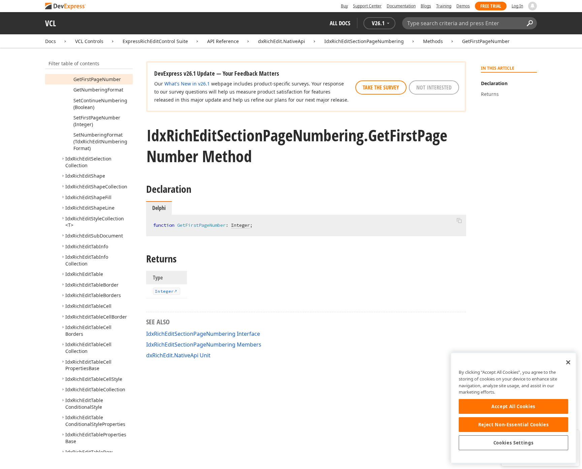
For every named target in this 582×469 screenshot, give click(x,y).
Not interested (434, 87)
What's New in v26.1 (187, 83)
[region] (513, 408)
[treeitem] (97, 79)
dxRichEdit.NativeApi (281, 41)
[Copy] (459, 220)
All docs (340, 23)
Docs (50, 41)
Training (443, 6)
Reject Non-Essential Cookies (513, 425)
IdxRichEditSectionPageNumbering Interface (203, 333)
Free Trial (490, 6)
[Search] (529, 23)
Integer (240, 225)
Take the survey (381, 87)
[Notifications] (532, 6)
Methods (433, 41)
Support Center (367, 6)
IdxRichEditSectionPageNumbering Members (203, 344)
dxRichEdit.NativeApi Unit (178, 355)
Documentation (401, 6)
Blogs (426, 6)
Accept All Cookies (513, 406)
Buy (344, 6)
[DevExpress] (65, 6)
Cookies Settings (513, 443)
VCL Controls (89, 41)
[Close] (568, 362)
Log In (517, 6)
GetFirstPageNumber (486, 41)
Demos (463, 6)
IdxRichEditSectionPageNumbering (364, 41)
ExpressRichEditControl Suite (155, 41)
